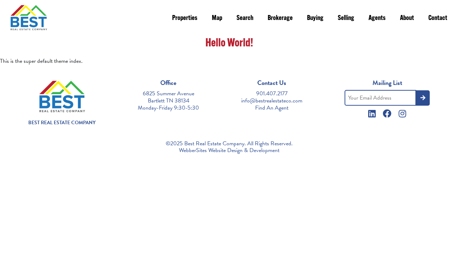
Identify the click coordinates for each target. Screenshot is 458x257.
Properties (185, 18)
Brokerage (280, 18)
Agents (377, 18)
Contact (437, 18)
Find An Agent (271, 108)
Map (217, 18)
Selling (346, 18)
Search (245, 18)
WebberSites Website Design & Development (229, 150)
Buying (315, 18)
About (407, 18)
